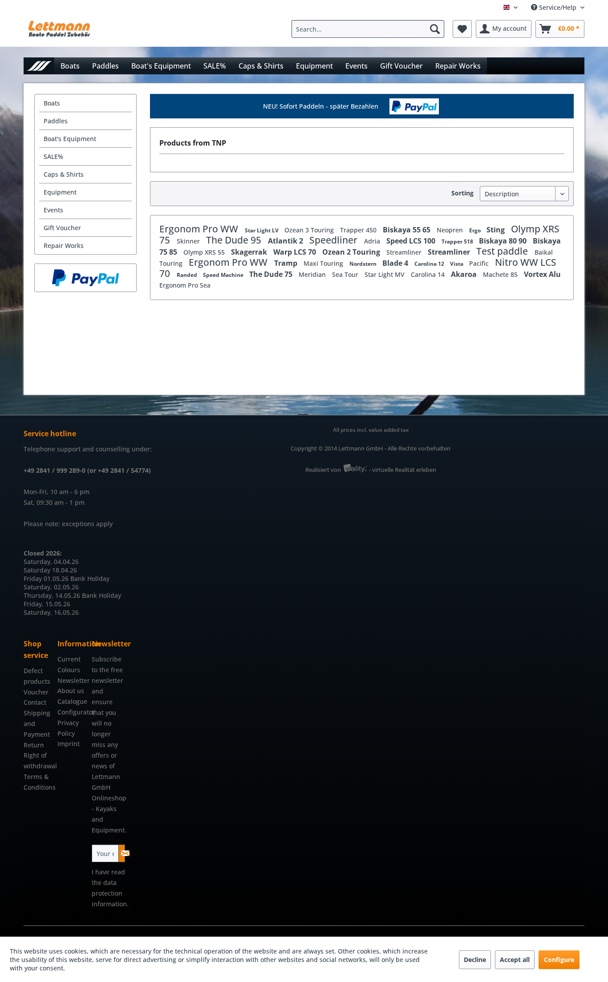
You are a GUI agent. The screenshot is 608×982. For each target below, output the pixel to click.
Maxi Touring (324, 263)
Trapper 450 (359, 230)
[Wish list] (462, 29)
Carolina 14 (428, 274)
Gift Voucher (62, 227)
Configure (559, 959)
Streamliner (404, 252)
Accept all (515, 959)
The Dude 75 (271, 274)
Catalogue (72, 701)
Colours (68, 669)
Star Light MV (385, 274)
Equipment (60, 192)
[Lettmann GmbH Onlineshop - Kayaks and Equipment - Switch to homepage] (59, 31)
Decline (475, 959)
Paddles (56, 121)
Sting (496, 230)
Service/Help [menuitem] (557, 7)
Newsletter (72, 680)
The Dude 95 (234, 240)
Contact (35, 702)
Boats (52, 103)
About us (70, 690)
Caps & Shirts (64, 174)
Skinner (189, 241)
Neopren (451, 230)
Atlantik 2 (286, 241)
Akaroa (464, 274)
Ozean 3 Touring (310, 230)
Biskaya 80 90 (503, 241)
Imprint (68, 743)
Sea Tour (346, 274)
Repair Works (64, 245)
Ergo (475, 230)
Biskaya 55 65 (407, 230)
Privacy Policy (68, 728)
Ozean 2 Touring (352, 252)
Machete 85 (501, 274)
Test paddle (503, 251)
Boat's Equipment (70, 138)
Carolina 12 (430, 264)
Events (53, 210)
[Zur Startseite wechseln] (39, 65)
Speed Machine (224, 275)
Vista (457, 264)
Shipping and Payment (37, 724)
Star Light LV (262, 230)
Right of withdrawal (38, 760)
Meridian (313, 274)
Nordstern (363, 264)
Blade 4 (396, 263)
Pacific (479, 263)
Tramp (286, 263)
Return (34, 745)
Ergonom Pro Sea (185, 285)
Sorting (462, 193)
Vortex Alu (542, 274)
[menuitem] (370, 29)
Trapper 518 (458, 241)
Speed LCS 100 (411, 241)
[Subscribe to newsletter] (121, 853)
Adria (373, 241)
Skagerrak (250, 252)
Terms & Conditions (38, 781)
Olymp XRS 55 (205, 252)
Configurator (72, 712)
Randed (188, 275)
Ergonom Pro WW (199, 229)
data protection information (109, 893)
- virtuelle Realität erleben (402, 470)
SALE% (53, 156)
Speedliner (334, 240)
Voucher (36, 692)
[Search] (435, 29)
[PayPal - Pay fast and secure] (85, 277)
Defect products (37, 676)
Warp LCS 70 (295, 252)
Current (69, 659)
